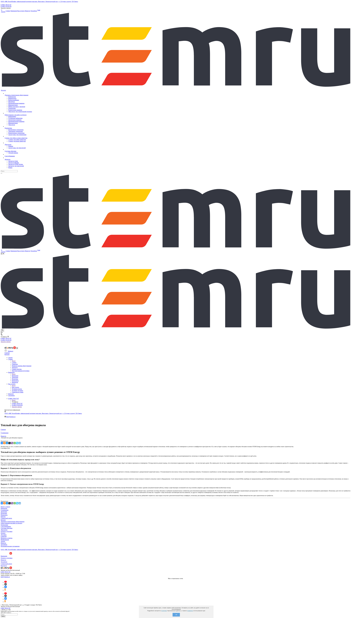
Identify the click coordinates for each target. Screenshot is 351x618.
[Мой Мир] (7, 443)
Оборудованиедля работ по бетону (11, 523)
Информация (5, 539)
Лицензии (4, 511)
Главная (7, 353)
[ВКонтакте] (2, 443)
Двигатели (4, 530)
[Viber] (12, 443)
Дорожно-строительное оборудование (12, 521)
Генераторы (4, 525)
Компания (15, 375)
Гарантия (3, 536)
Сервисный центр (6, 518)
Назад (14, 361)
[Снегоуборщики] (18, 154)
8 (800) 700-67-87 (6, 5)
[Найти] (1, 173)
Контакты (4, 565)
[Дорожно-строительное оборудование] (18, 93)
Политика (4, 513)
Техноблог (4, 544)
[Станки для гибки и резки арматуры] (18, 136)
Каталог (7, 354)
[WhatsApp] (15, 443)
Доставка (3, 535)
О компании (4, 510)
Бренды (3, 516)
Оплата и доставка (6, 531)
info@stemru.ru (10, 416)
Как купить (15, 387)
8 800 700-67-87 (5, 572)
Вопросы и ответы (6, 538)
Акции (3, 541)
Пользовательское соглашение (10, 546)
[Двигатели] (18, 143)
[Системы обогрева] (18, 149)
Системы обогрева (6, 528)
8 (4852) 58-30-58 (6, 6)
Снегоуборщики (6, 526)
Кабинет (10, 351)
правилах (190, 610)
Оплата (3, 533)
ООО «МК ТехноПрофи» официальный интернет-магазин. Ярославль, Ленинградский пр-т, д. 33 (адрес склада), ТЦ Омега (39, 1)
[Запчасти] (18, 158)
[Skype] (17, 443)
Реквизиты (4, 515)
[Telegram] (20, 443)
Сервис (14, 362)
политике (164, 610)
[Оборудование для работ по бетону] (18, 113)
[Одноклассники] (4, 443)
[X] (9, 443)
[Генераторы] (18, 126)
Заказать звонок (6, 342)
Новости (3, 543)
